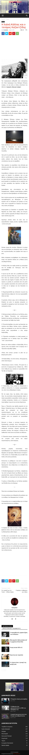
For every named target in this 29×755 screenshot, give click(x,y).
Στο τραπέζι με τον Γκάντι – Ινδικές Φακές (8, 591)
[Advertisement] (14, 47)
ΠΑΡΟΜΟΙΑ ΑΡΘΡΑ (7, 626)
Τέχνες (7, 19)
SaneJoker (5, 30)
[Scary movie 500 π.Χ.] (5, 649)
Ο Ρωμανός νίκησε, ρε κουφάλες (19, 699)
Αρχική (3, 19)
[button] (27, 15)
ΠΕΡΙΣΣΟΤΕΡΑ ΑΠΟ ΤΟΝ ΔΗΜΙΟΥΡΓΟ (11, 628)
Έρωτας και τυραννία (16, 655)
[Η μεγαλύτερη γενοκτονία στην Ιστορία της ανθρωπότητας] (5, 716)
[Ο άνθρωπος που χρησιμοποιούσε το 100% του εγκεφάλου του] (5, 708)
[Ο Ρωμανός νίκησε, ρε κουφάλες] (5, 700)
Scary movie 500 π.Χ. (16, 647)
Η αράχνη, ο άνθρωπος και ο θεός (21, 591)
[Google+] (13, 619)
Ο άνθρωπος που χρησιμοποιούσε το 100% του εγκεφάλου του (18, 708)
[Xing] (16, 619)
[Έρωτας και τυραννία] (5, 656)
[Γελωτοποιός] (14, 6)
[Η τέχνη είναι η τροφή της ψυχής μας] (5, 664)
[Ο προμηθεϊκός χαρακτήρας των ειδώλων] (5, 634)
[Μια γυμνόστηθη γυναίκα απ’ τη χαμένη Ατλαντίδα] (5, 642)
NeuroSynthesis (16, 753)
